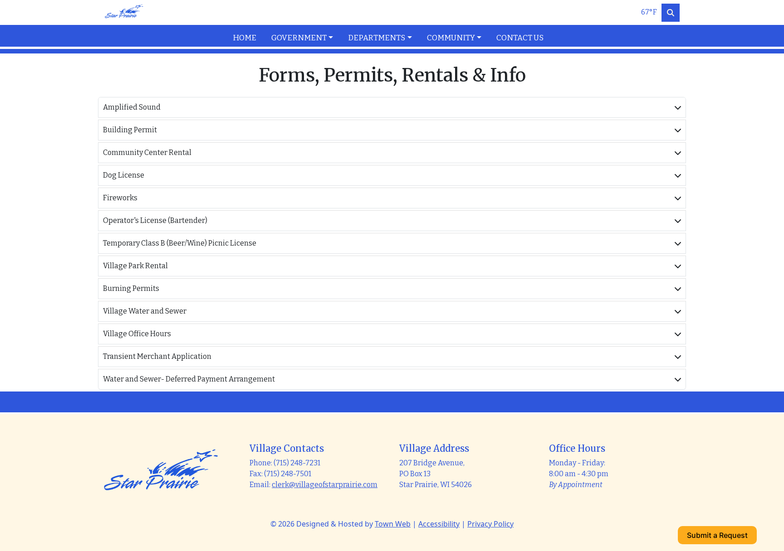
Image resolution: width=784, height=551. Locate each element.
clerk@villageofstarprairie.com (324, 484)
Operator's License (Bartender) (155, 220)
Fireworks (120, 197)
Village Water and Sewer (144, 311)
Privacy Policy (490, 524)
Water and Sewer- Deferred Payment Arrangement (189, 379)
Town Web (393, 524)
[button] (306, 38)
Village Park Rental (135, 265)
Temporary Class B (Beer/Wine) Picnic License (179, 243)
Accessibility (439, 524)
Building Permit (130, 130)
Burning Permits (131, 288)
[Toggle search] (671, 13)
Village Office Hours (137, 333)
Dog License (123, 175)
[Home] (123, 12)
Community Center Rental (147, 152)
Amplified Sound (132, 107)
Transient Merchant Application (157, 356)
